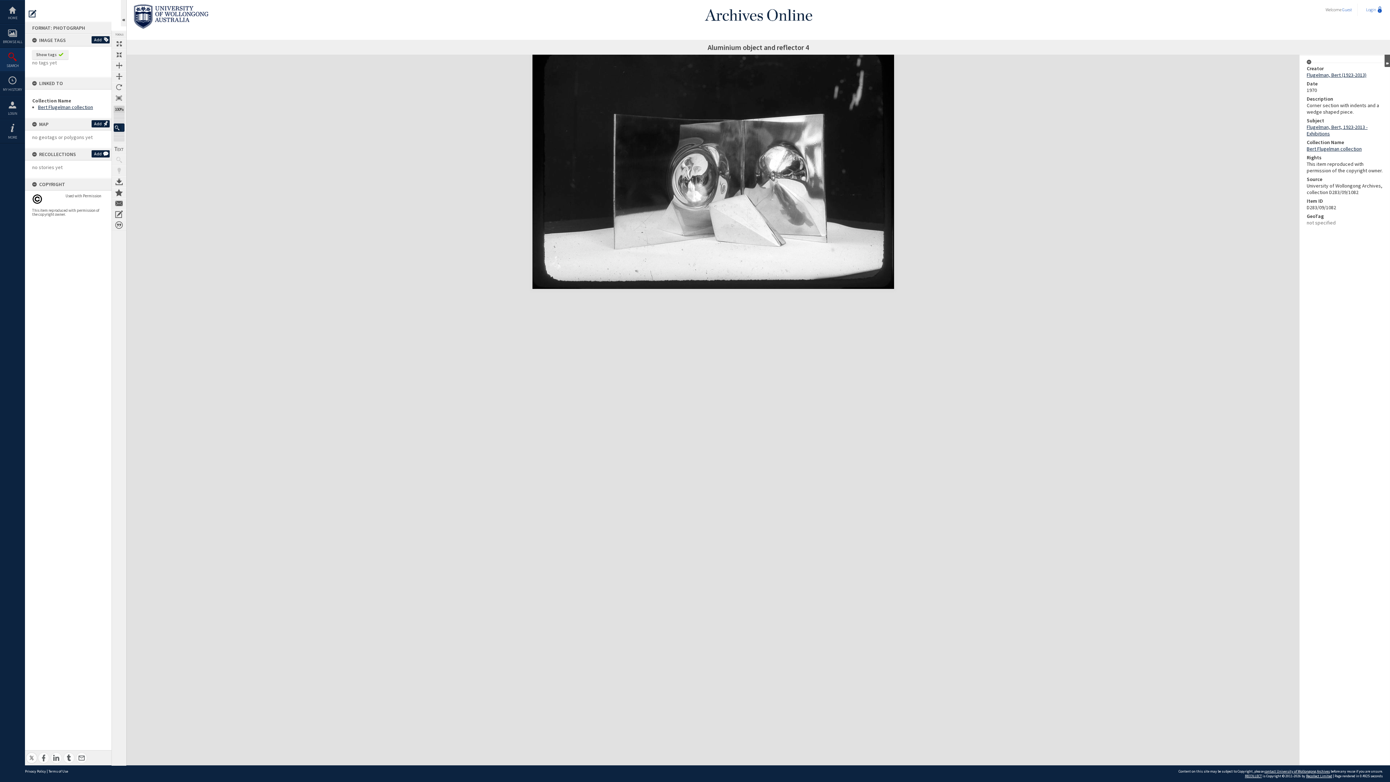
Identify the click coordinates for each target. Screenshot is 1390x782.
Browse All (12, 41)
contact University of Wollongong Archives (1297, 771)
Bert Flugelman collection (65, 107)
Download (119, 181)
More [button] (12, 137)
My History (12, 89)
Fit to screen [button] (119, 54)
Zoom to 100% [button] (119, 98)
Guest (1347, 9)
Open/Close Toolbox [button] (123, 13)
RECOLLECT (1253, 776)
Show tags (46, 54)
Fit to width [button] (119, 65)
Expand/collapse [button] (1387, 61)
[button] (119, 127)
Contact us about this (119, 203)
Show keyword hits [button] (119, 160)
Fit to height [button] (119, 76)
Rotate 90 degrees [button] (119, 87)
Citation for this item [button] (119, 225)
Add (98, 39)
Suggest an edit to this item (33, 14)
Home (12, 18)
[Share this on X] (31, 754)
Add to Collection (119, 192)
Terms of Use (58, 771)
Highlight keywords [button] (119, 170)
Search (13, 65)
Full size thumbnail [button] (119, 43)
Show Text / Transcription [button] (119, 149)
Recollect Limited (1319, 776)
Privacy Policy (35, 771)
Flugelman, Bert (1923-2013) (1336, 75)
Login (12, 113)
